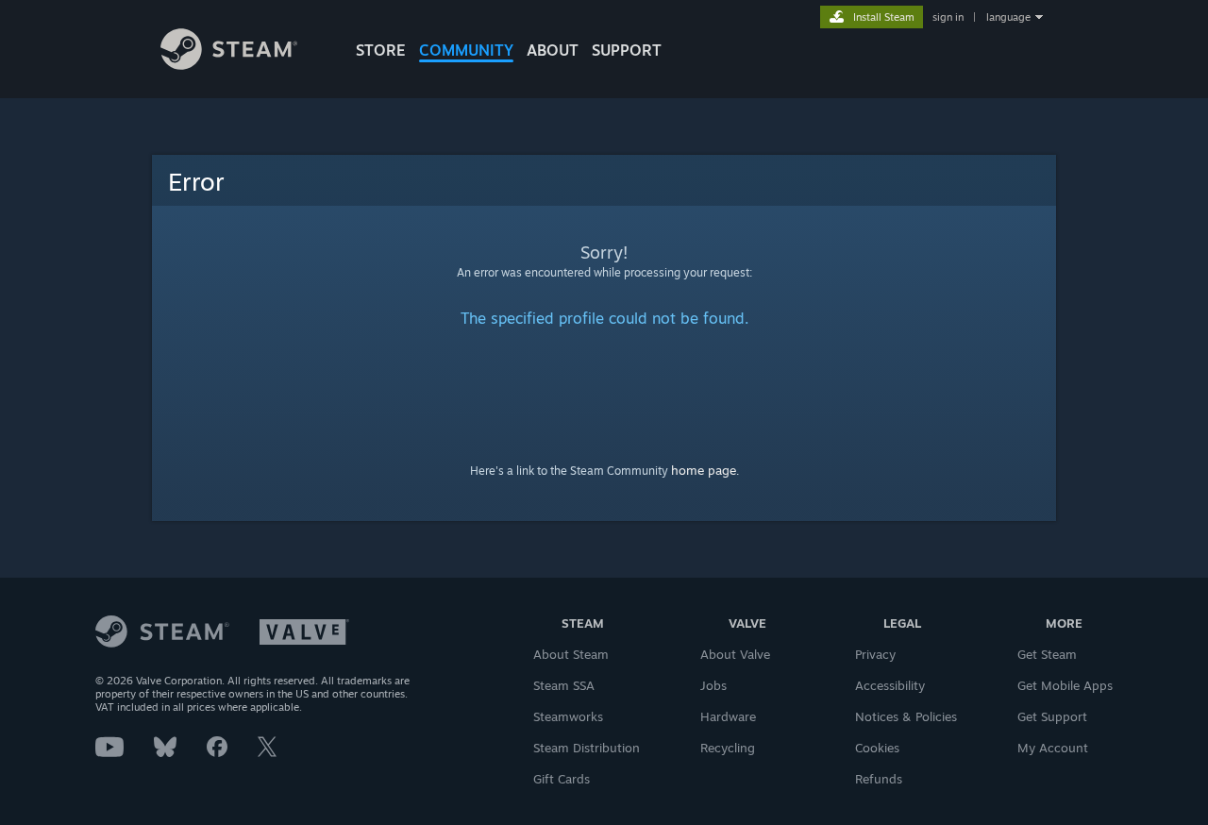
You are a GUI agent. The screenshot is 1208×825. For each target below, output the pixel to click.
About (553, 50)
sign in (948, 17)
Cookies (877, 747)
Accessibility (890, 685)
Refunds (878, 778)
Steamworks (568, 716)
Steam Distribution (586, 747)
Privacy (875, 654)
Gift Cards (561, 778)
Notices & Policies (906, 716)
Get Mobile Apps (1065, 685)
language (1008, 17)
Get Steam (1047, 654)
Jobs (713, 685)
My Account (1052, 747)
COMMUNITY (466, 50)
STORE (381, 50)
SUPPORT (627, 50)
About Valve (735, 654)
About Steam (571, 654)
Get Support (1052, 716)
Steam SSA (564, 685)
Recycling (727, 747)
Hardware (728, 716)
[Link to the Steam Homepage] (228, 65)
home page (703, 470)
